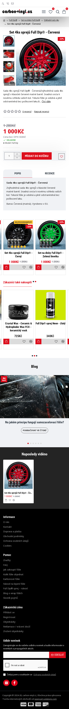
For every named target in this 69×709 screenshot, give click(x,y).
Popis (17, 173)
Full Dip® (13, 20)
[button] (19, 61)
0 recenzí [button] (26, 111)
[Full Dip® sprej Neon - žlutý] (50, 305)
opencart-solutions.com (45, 699)
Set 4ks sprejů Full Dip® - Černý (18, 254)
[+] (17, 154)
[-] (17, 157)
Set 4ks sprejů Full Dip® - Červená (18, 493)
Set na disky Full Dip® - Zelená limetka (50, 254)
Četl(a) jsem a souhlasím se (31, 674)
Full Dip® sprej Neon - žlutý (50, 323)
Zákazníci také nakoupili (17, 282)
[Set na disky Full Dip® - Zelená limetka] (50, 234)
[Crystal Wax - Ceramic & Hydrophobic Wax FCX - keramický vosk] (18, 305)
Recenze (50, 173)
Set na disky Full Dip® (30, 20)
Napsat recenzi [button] (41, 111)
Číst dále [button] (46, 101)
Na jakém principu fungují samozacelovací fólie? (34, 422)
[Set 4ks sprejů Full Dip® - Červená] (18, 475)
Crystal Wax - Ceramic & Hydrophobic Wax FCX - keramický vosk (18, 327)
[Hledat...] (57, 12)
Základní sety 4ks (51, 20)
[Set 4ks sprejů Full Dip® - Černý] (18, 234)
